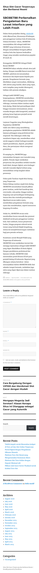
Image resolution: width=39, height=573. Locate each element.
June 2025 (8, 536)
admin (8, 277)
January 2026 (10, 518)
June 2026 (9, 504)
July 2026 (8, 501)
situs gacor (17, 279)
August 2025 (9, 531)
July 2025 (8, 534)
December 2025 (11, 520)
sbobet (11, 279)
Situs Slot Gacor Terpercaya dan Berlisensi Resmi (19, 8)
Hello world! (29, 484)
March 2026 (9, 512)
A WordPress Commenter (12, 484)
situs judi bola (25, 279)
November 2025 (11, 523)
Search (5, 424)
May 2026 (8, 507)
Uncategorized (10, 560)
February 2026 (10, 515)
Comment (7, 302)
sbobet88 (29, 34)
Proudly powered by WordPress (12, 569)
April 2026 (9, 509)
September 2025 (11, 528)
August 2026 (9, 499)
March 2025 (9, 544)
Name (6, 331)
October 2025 (10, 526)
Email (6, 341)
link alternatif (25, 277)
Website (6, 350)
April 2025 (9, 542)
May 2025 (8, 539)
